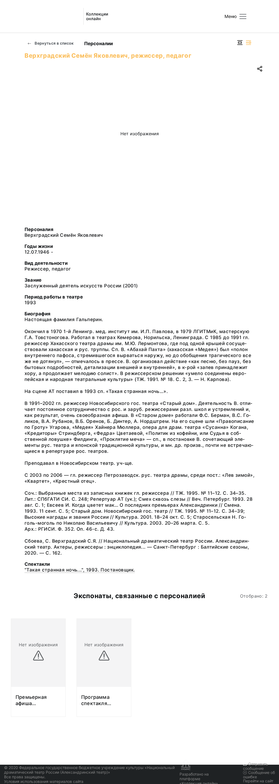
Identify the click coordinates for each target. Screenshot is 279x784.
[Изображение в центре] (239, 43)
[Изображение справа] (248, 43)
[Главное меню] (243, 16)
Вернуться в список (54, 43)
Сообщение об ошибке (259, 774)
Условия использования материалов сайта (43, 781)
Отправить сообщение (255, 766)
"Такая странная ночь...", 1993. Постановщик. (80, 570)
